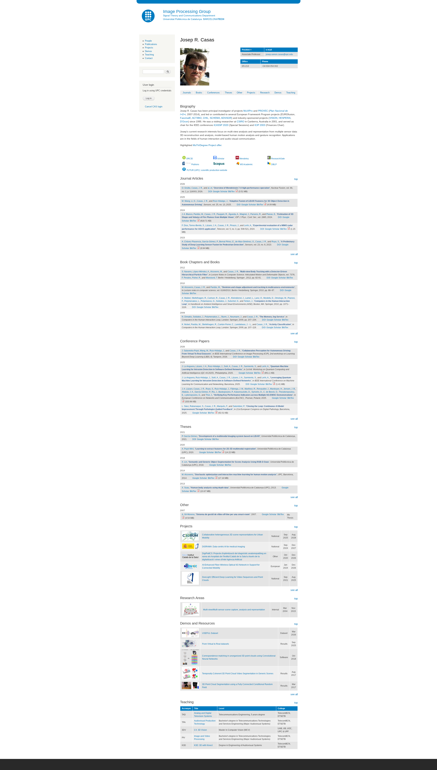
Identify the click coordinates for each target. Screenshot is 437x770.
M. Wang (186, 201)
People (148, 41)
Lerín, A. (248, 225)
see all (294, 254)
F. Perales (186, 278)
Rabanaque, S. (197, 406)
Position (246, 50)
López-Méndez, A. (201, 271)
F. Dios (185, 225)
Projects (149, 47)
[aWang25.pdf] (265, 204)
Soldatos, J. (221, 301)
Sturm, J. (225, 317)
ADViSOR (226, 118)
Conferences (213, 92)
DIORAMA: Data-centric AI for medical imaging (223, 546)
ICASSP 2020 (221, 125)
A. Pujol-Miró (188, 449)
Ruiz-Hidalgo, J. (220, 201)
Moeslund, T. (212, 278)
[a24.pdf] (198, 221)
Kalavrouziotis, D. (242, 392)
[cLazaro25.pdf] (183, 401)
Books (199, 92)
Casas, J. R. (197, 188)
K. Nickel (186, 324)
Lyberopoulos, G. (193, 395)
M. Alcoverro (187, 287)
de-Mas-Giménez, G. (244, 241)
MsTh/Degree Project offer (207, 145)
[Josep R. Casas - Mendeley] (237, 158)
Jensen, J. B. (289, 389)
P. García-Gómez (189, 436)
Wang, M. (204, 350)
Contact (149, 58)
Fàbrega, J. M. (237, 389)
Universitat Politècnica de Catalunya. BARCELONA (193, 19)
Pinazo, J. (234, 225)
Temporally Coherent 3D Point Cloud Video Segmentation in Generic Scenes (237, 673)
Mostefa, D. (268, 298)
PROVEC (263, 110)
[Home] (148, 16)
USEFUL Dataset (210, 633)
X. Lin (184, 462)
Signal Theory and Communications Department (189, 15)
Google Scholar (220, 191)
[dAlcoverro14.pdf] (216, 478)
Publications (151, 44)
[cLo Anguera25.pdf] (274, 384)
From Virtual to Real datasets (215, 644)
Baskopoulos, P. (225, 392)
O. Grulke (186, 188)
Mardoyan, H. (276, 389)
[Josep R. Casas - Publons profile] (186, 164)
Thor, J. (209, 395)
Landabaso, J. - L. (243, 324)
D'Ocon (184, 121)
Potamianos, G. (208, 301)
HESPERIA (285, 118)
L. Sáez (185, 406)
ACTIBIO (197, 118)
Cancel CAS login (153, 106)
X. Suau (185, 487)
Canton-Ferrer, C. (226, 324)
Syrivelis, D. (256, 392)
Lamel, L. (249, 298)
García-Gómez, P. (210, 241)
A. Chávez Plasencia (191, 241)
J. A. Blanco (187, 214)
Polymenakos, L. (192, 301)
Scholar (220, 158)
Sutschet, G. (233, 301)
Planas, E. (271, 214)
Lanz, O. (258, 298)
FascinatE (185, 118)
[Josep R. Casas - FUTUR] (184, 170)
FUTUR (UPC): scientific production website (206, 170)
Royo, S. (275, 241)
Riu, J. (214, 392)
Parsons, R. (255, 214)
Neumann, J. (236, 317)
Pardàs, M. (198, 214)
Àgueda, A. (234, 214)
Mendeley (244, 158)
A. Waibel (186, 298)
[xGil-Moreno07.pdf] (183, 518)
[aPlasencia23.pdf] (198, 248)
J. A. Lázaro (187, 389)
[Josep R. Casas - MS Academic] (238, 164)
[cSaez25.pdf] (216, 413)
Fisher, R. (196, 278)
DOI (210, 191)
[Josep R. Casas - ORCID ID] (184, 158)
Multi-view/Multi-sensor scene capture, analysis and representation (234, 609)
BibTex (231, 191)
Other (239, 92)
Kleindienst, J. (237, 298)
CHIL (205, 118)
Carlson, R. (213, 298)
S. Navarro (187, 271)
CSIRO (240, 121)
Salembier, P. (239, 406)
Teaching (149, 54)
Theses (228, 92)
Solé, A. (227, 366)
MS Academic (246, 164)
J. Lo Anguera (188, 366)
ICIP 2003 (260, 125)
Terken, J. (248, 301)
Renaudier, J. (263, 389)
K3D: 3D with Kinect (203, 745)
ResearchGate (278, 158)
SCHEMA (215, 118)
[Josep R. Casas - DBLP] (269, 164)
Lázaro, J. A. (211, 225)
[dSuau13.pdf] (198, 491)
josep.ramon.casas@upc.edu (279, 54)
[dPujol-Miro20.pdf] (223, 452)
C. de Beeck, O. (270, 392)
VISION (273, 118)
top (296, 179)
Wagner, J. (244, 214)
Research (265, 92)
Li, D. (193, 201)
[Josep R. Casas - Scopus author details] (218, 164)
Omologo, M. (281, 298)
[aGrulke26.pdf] (236, 191)
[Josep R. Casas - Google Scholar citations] (215, 158)
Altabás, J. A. (188, 392)
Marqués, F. (222, 406)
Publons (195, 164)
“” (241, 188)
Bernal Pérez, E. (226, 241)
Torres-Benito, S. (197, 225)
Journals (187, 92)
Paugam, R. (222, 214)
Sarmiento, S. (250, 366)
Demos (148, 51)
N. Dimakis (187, 317)
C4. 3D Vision (200, 730)
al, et (210, 188)
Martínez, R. (250, 389)
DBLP (274, 164)
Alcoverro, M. (216, 271)
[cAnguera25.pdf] (262, 373)
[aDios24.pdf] (288, 229)
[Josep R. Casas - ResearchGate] (269, 158)
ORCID (189, 158)
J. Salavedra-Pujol (190, 350)
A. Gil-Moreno (188, 514)
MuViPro (248, 110)
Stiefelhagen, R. (199, 298)
